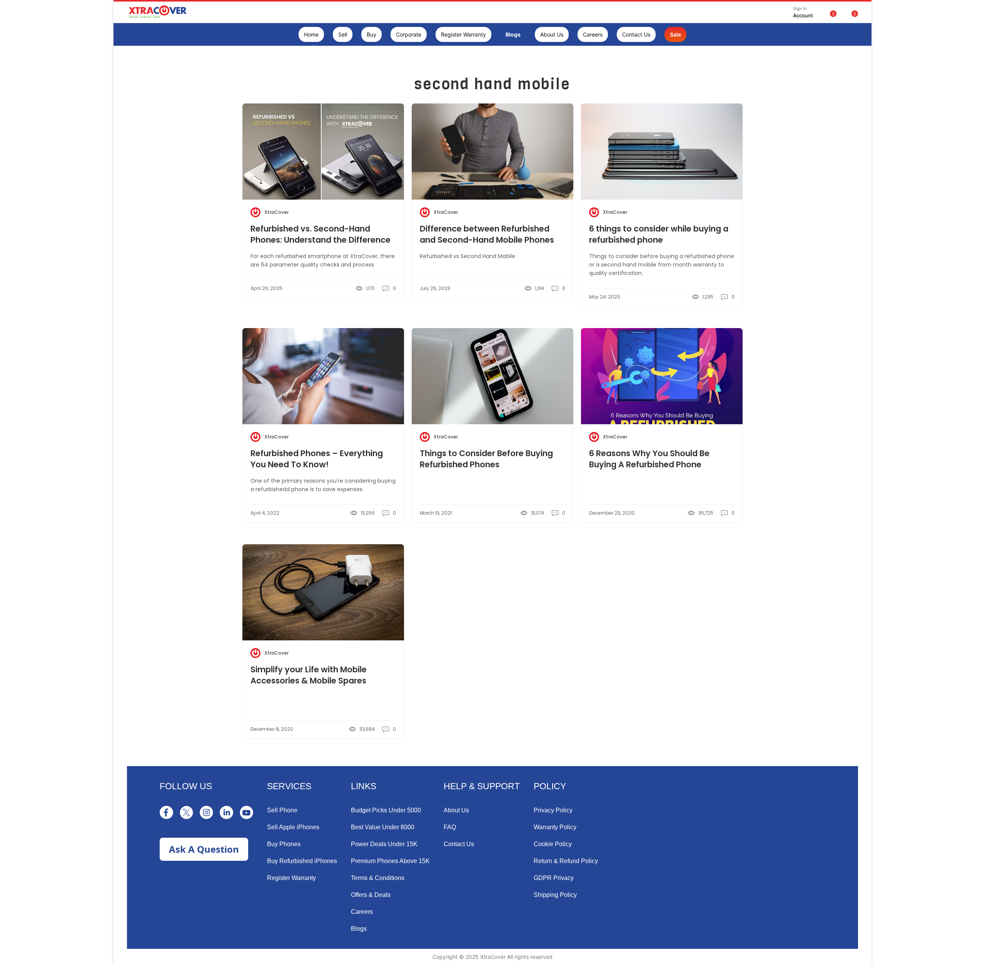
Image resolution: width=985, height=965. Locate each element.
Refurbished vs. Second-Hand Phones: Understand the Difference (320, 234)
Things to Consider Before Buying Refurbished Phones (486, 459)
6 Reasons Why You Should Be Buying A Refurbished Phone (649, 459)
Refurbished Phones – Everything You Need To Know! (316, 459)
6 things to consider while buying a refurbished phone (658, 234)
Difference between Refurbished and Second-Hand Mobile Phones (487, 234)
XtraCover (276, 212)
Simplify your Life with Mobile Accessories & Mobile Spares (308, 675)
